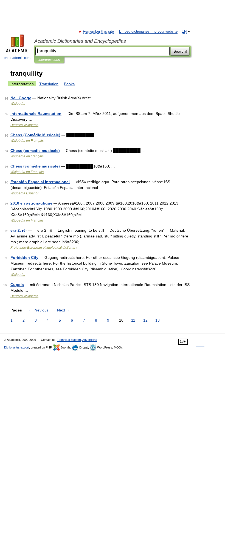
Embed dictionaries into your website (148, 31)
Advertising (89, 339)
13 (157, 320)
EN (184, 31)
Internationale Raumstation (35, 113)
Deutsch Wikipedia (24, 125)
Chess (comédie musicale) (35, 166)
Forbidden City (24, 257)
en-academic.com (17, 58)
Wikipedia (17, 104)
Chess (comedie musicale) (35, 150)
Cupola (17, 284)
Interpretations (49, 60)
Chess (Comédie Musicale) (35, 135)
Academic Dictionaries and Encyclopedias (80, 41)
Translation (48, 84)
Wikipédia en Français (27, 141)
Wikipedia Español (24, 193)
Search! (180, 51)
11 (133, 320)
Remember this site (98, 31)
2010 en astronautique (31, 203)
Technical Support (69, 339)
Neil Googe (20, 98)
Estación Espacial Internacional (40, 182)
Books (69, 84)
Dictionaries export (16, 347)
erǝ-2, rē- (18, 230)
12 (145, 320)
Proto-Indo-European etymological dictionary (43, 248)
